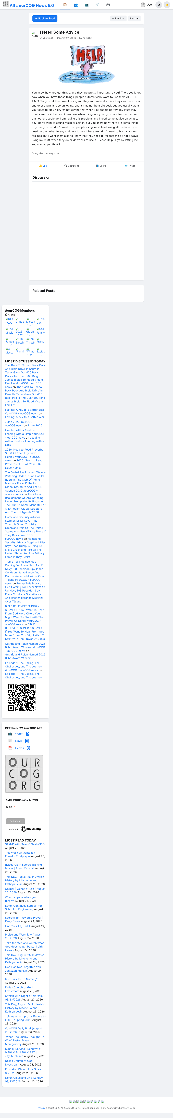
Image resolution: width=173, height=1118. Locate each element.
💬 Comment (71, 165)
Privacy (41, 1108)
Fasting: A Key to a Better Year (24, 417)
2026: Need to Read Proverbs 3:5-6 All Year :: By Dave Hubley (23, 464)
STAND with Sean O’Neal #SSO (25, 844)
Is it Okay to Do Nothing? (21, 979)
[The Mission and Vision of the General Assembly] (9, 331)
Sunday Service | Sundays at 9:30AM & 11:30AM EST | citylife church (23, 1052)
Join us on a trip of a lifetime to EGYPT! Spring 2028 (25, 1018)
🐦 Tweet (130, 165)
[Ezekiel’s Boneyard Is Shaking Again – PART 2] (40, 351)
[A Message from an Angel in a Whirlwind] (9, 351)
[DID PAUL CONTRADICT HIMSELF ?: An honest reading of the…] (9, 321)
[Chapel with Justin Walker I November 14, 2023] (20, 321)
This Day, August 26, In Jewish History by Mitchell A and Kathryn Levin (24, 880)
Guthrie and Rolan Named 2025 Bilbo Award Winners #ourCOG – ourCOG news (25, 647)
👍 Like (43, 165)
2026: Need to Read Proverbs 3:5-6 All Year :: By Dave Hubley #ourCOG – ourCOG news (24, 455)
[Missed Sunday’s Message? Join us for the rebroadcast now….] (30, 321)
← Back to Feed (45, 18)
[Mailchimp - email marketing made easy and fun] (24, 831)
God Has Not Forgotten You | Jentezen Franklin (24, 968)
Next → (134, 18)
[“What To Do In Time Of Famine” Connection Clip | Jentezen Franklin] (30, 351)
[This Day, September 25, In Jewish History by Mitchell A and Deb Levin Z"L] (40, 321)
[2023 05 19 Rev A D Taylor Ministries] (20, 331)
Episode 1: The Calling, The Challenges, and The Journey (23, 675)
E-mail (10, 806)
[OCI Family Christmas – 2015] (40, 331)
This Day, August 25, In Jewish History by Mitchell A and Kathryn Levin (24, 958)
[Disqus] (86, 230)
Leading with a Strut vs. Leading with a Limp (24, 441)
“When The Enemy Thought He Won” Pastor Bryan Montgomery (24, 1040)
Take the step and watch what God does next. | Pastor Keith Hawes (24, 946)
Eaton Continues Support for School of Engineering (23, 907)
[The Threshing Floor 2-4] (30, 341)
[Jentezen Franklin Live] (9, 341)
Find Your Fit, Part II (17, 926)
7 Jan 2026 (35, 425)
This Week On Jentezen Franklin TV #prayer (20, 854)
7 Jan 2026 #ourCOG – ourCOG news (20, 423)
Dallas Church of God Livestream (19, 989)
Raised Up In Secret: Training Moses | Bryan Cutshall (23, 866)
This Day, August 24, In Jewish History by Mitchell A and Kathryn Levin (24, 1008)
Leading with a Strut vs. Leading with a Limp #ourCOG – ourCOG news (24, 434)
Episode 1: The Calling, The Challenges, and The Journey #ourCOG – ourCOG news (23, 666)
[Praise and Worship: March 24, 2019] (40, 341)
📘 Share (101, 165)
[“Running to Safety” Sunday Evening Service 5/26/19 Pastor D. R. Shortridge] (20, 351)
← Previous (118, 18)
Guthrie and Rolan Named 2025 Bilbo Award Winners (25, 656)
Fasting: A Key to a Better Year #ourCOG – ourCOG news (24, 411)
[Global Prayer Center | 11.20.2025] (30, 331)
